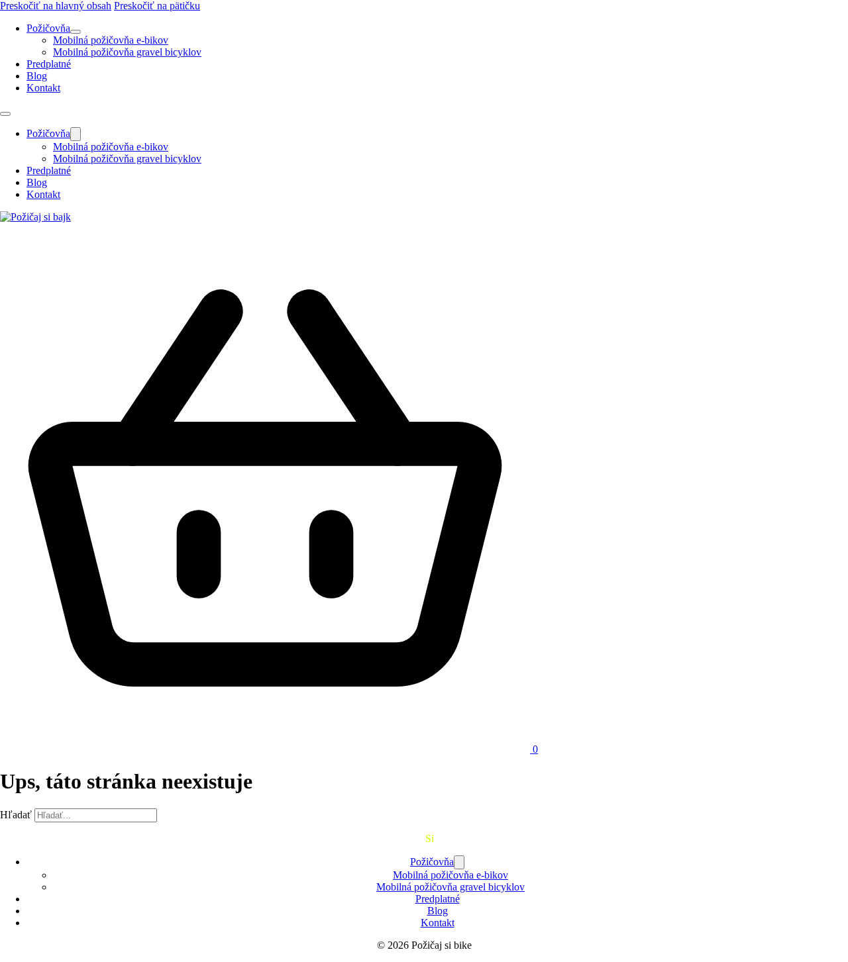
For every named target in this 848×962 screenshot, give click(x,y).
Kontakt (43, 87)
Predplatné (48, 64)
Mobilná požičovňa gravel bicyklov (127, 52)
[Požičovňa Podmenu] (75, 32)
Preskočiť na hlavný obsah (55, 5)
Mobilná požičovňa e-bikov (110, 40)
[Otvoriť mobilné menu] (5, 114)
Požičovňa (48, 28)
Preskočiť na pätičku (157, 5)
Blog (36, 75)
